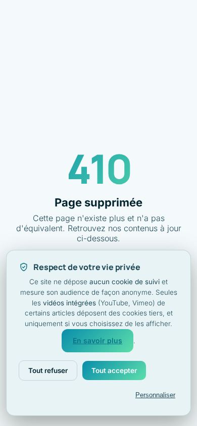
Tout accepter (114, 370)
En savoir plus (97, 340)
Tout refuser (48, 370)
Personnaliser (155, 395)
